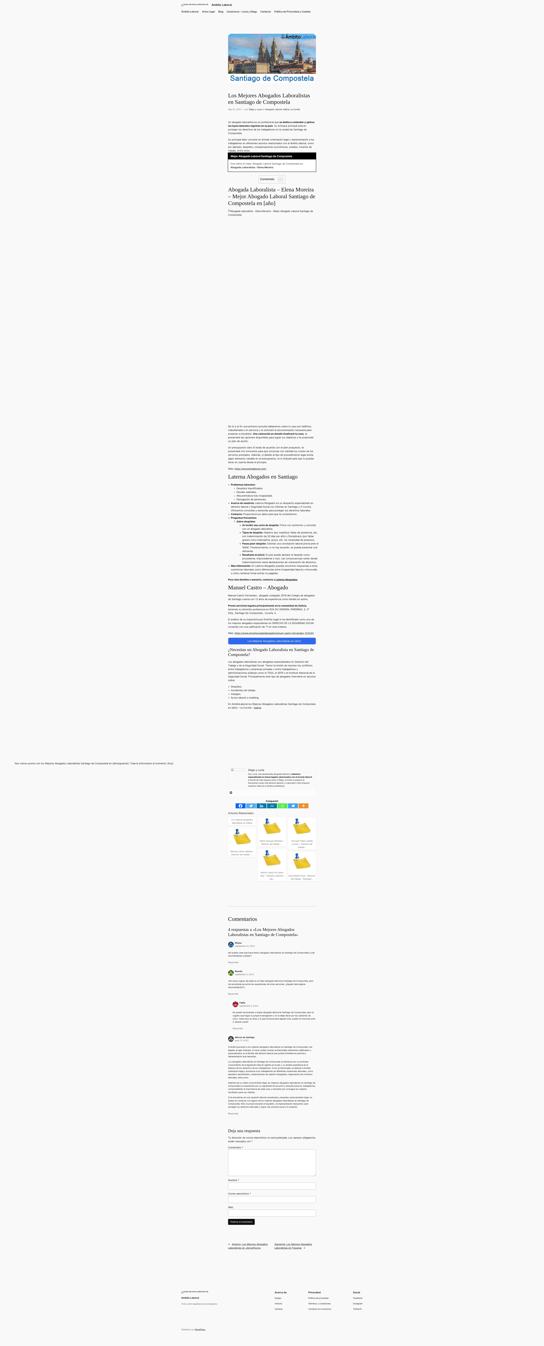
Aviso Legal (208, 11)
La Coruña (295, 109)
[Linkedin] (261, 805)
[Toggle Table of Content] (279, 179)
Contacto (265, 11)
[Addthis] (231, 792)
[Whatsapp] (282, 805)
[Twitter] (251, 805)
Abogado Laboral (273, 109)
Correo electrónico (239, 1193)
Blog (220, 11)
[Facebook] (241, 805)
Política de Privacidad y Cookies (292, 11)
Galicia (286, 109)
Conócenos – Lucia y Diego (242, 11)
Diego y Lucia (255, 109)
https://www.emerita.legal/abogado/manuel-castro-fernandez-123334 (274, 633)
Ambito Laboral (222, 5)
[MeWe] (272, 805)
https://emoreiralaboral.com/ (250, 468)
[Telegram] (293, 805)
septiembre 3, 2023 (244, 974)
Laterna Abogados (286, 579)
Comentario (235, 1147)
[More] (303, 805)
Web (230, 1207)
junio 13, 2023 (241, 1040)
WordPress (200, 1329)
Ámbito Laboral (190, 11)
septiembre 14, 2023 (245, 946)
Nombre (233, 1180)
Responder (233, 962)
